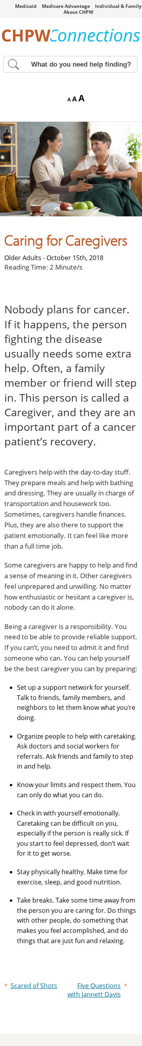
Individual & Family (118, 6)
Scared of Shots (34, 985)
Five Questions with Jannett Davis (94, 990)
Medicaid (26, 6)
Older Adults (22, 257)
